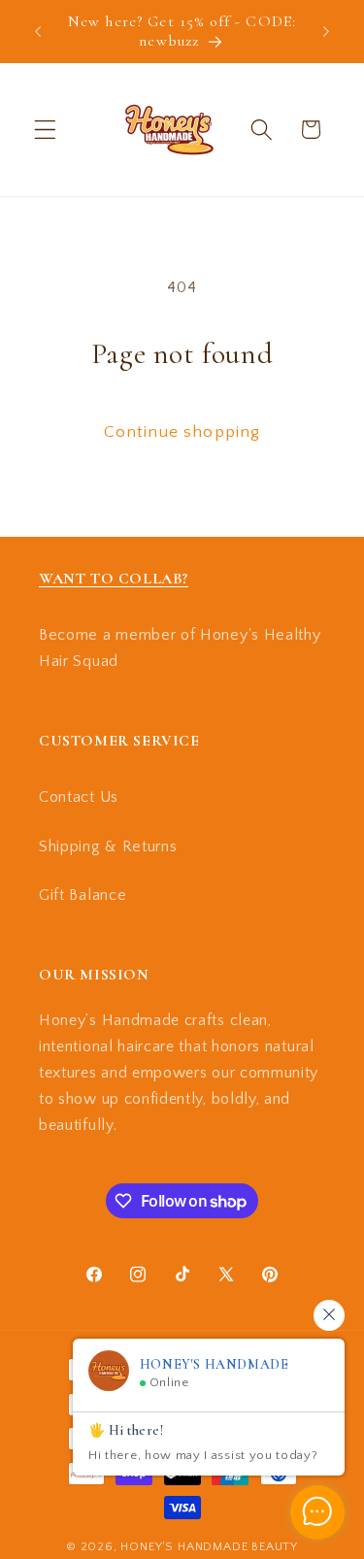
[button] (45, 129)
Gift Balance (82, 895)
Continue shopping (182, 431)
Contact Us (78, 797)
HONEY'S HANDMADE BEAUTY (209, 1546)
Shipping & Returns (108, 846)
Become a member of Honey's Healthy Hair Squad (179, 648)
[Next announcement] (326, 31)
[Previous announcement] (38, 31)
